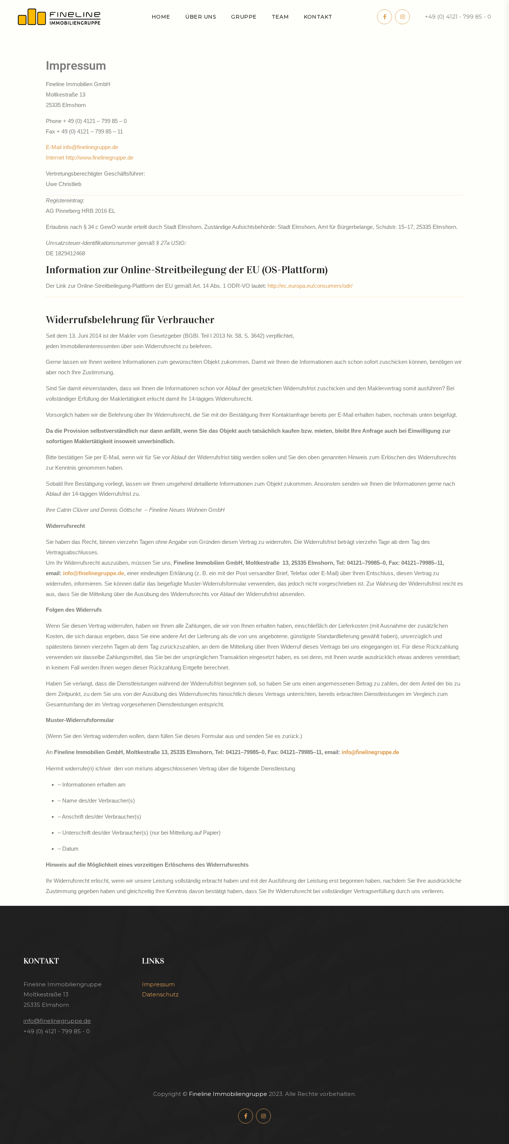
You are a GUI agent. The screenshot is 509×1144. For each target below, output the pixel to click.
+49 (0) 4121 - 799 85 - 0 (458, 16)
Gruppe (243, 16)
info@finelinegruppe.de (93, 573)
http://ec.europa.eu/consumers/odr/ (310, 286)
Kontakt (318, 16)
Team (280, 16)
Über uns (200, 16)
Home (161, 16)
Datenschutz (160, 994)
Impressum (158, 984)
